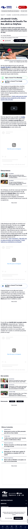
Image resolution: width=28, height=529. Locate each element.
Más (25, 527)
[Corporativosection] (26, 507)
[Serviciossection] (26, 503)
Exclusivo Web (12, 391)
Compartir (21, 40)
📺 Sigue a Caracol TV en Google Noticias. (13, 286)
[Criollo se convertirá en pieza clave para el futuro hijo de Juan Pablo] (4, 380)
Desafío (12, 401)
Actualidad (9, 14)
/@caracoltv (8, 40)
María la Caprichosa (8, 442)
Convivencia (11, 378)
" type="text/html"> (14, 240)
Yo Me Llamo (7, 436)
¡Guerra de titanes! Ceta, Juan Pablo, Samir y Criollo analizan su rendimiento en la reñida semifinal (18, 394)
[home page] (6, 7)
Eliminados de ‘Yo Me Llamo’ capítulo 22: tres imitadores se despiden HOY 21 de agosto (14, 453)
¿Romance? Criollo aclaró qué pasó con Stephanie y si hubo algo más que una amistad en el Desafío (18, 387)
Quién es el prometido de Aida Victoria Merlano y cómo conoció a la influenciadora (17, 176)
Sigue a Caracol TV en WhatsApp (13, 77)
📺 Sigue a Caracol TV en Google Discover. (13, 81)
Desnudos (20, 401)
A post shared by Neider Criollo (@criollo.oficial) (14, 164)
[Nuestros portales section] (26, 500)
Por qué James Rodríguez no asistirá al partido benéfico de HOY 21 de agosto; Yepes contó (17, 183)
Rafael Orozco (7, 429)
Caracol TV (3, 14)
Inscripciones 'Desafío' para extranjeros (10, 11)
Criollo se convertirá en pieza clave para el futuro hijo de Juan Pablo (17, 381)
